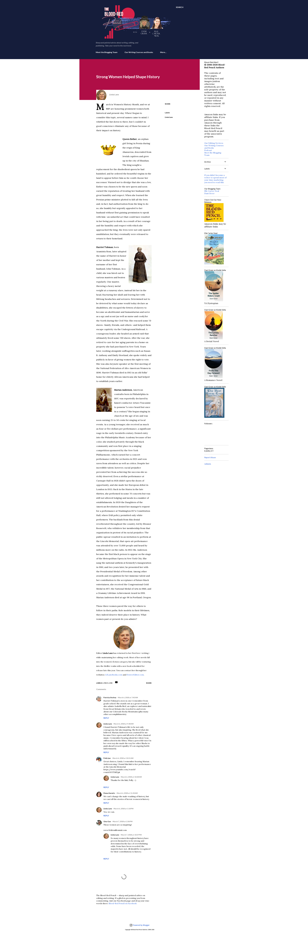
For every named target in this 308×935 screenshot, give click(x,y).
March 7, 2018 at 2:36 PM (122, 821)
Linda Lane (169, 117)
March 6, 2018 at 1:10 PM (123, 809)
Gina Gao (107, 821)
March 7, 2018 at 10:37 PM (131, 835)
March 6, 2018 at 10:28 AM (131, 777)
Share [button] (167, 104)
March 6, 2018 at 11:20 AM (127, 793)
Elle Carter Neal (211, 191)
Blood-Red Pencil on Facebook (123, 903)
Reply (106, 718)
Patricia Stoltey (109, 697)
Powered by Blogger (141, 925)
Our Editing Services (213, 143)
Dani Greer (209, 193)
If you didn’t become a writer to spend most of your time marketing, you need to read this (215, 179)
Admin (207, 463)
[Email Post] (116, 683)
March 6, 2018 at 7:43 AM (128, 697)
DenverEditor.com (135, 675)
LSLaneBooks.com (113, 675)
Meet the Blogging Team (106, 52)
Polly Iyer (107, 758)
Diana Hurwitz (109, 793)
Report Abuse (210, 457)
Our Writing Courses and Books (139, 52)
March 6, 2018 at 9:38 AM (124, 724)
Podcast (208, 150)
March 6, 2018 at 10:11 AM (123, 758)
